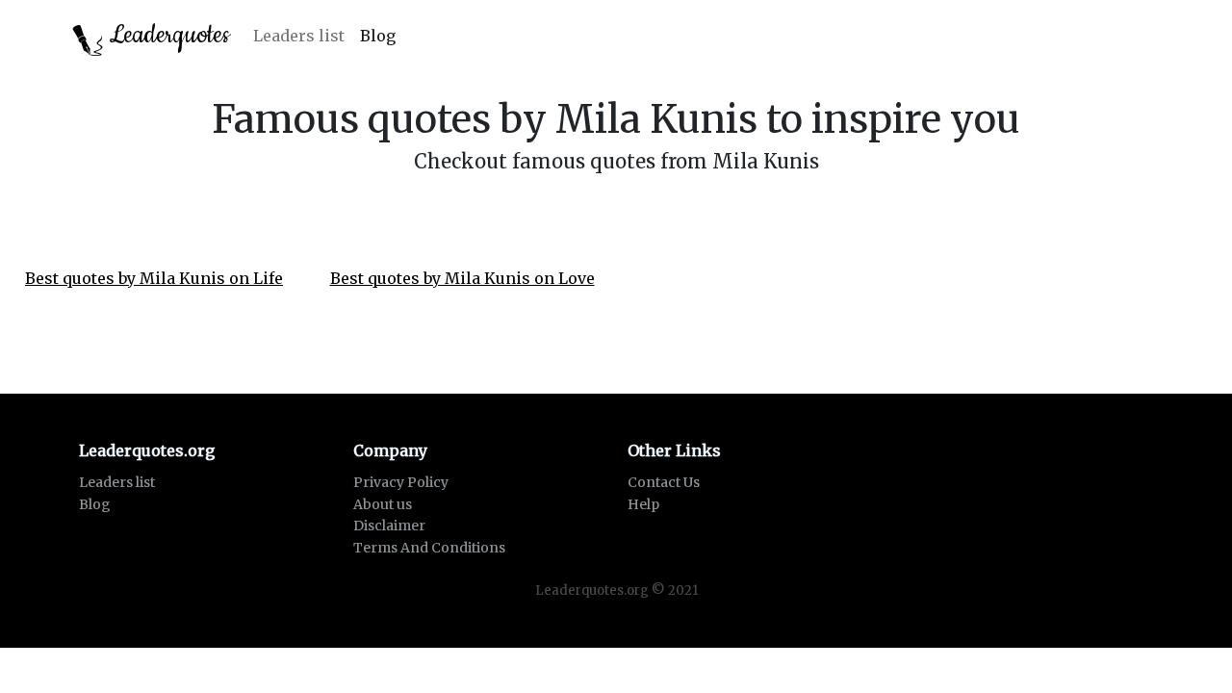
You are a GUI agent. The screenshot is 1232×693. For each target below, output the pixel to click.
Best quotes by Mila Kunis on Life (154, 278)
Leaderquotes (166, 35)
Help (643, 504)
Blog (378, 35)
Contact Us (664, 482)
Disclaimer (389, 525)
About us (382, 504)
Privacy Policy (401, 482)
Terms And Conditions (429, 547)
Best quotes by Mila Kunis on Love (462, 278)
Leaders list (299, 35)
